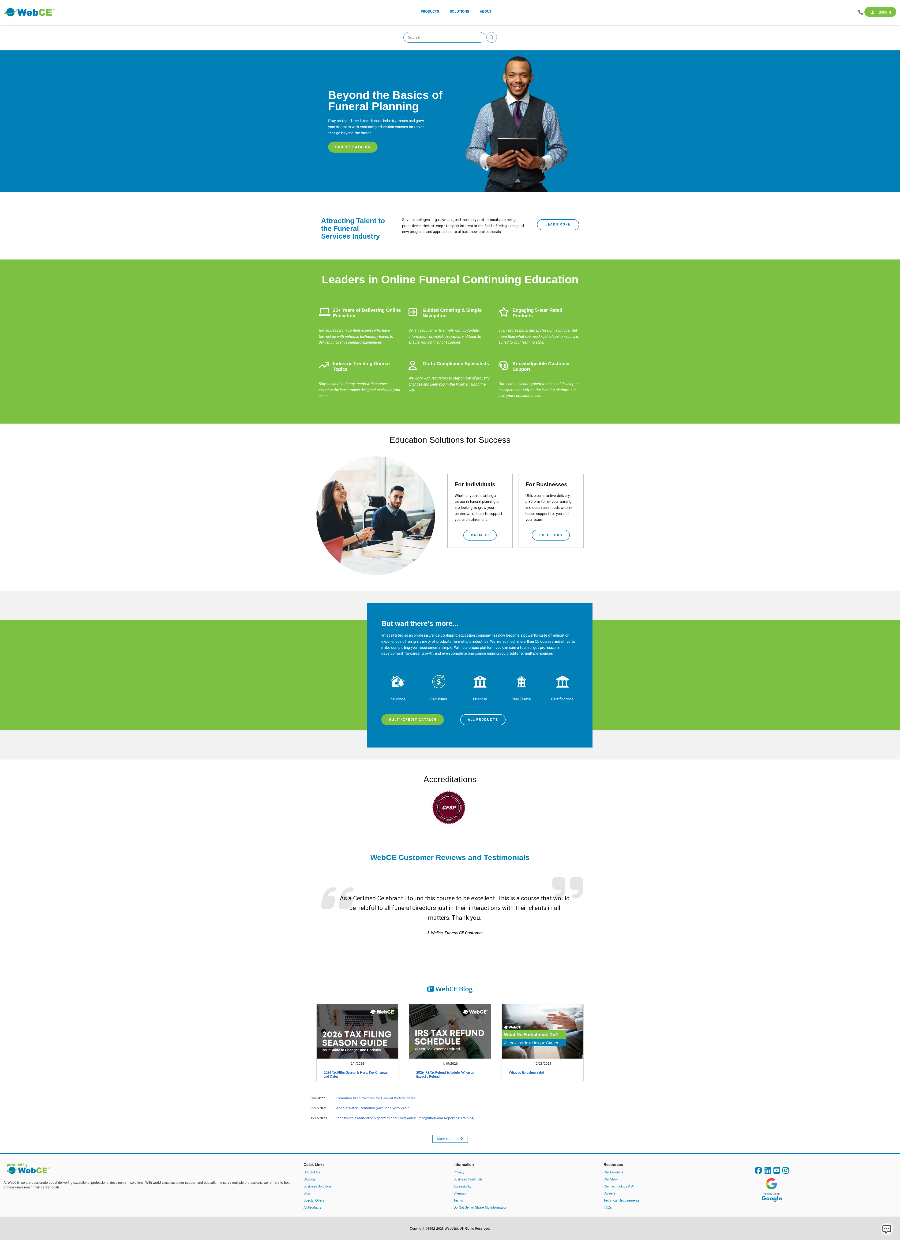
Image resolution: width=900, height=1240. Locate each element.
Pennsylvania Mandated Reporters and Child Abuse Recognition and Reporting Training (405, 1108)
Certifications (562, 699)
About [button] (485, 11)
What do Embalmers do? (526, 1062)
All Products (483, 719)
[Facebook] (758, 1162)
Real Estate (521, 699)
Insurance (397, 699)
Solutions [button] (459, 11)
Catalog (480, 535)
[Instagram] (785, 1162)
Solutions (550, 535)
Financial (480, 699)
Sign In (884, 12)
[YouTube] (776, 1162)
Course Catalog (353, 147)
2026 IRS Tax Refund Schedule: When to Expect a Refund (445, 1064)
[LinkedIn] (768, 1162)
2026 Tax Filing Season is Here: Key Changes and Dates (356, 1064)
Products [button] (430, 11)
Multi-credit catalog (412, 719)
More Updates (448, 1129)
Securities (438, 699)
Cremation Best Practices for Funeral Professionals (375, 1088)
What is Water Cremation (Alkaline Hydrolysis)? (372, 1098)
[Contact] (860, 12)
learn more (558, 224)
